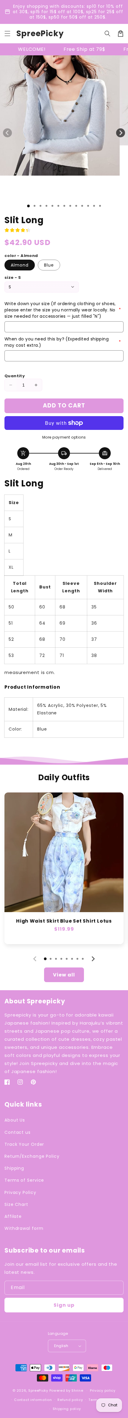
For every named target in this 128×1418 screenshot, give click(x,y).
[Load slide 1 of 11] (88, 206)
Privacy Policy (20, 1192)
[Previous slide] (35, 958)
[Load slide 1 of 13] (100, 206)
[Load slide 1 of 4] (46, 206)
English (61, 1346)
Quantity (14, 376)
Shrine (77, 1390)
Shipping (14, 1168)
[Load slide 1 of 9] (76, 206)
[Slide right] (120, 132)
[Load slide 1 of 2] (35, 206)
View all (64, 974)
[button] (7, 33)
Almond (20, 265)
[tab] (45, 958)
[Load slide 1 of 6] (58, 206)
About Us (14, 1120)
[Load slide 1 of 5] (52, 206)
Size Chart (16, 1204)
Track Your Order (24, 1144)
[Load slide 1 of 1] (28, 206)
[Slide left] (7, 132)
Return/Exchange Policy (32, 1156)
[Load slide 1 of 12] (94, 206)
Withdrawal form (23, 1228)
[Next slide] (92, 958)
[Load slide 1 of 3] (40, 206)
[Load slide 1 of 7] (64, 206)
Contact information (33, 1399)
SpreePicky (38, 1390)
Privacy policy (102, 1390)
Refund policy (70, 1399)
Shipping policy (67, 1408)
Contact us (17, 1132)
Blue (49, 265)
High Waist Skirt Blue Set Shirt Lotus (64, 921)
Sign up (64, 1305)
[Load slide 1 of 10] (82, 206)
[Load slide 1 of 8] (70, 206)
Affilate (13, 1216)
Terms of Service (24, 1180)
